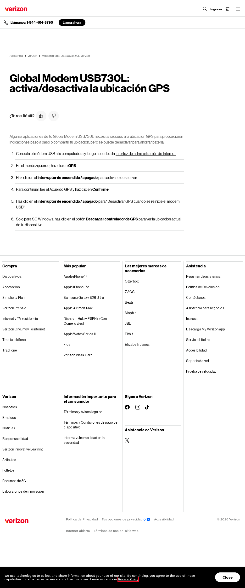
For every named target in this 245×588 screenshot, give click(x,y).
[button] (41, 116)
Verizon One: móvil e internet (23, 329)
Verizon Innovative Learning (23, 449)
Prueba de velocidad (201, 371)
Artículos (9, 460)
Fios (67, 344)
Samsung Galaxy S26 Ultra (84, 297)
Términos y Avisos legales (83, 412)
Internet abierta (78, 531)
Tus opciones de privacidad (123, 519)
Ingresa (192, 319)
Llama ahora (72, 22)
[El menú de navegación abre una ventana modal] (238, 9)
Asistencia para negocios (205, 308)
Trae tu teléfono (14, 340)
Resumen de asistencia (203, 276)
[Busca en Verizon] (205, 9)
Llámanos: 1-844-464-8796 (32, 22)
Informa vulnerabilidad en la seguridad (84, 440)
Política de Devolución (202, 287)
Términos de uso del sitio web (116, 531)
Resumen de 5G (14, 481)
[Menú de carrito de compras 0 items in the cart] (227, 9)
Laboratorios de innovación (23, 491)
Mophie (130, 313)
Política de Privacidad (82, 519)
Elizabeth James (137, 344)
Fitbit (129, 334)
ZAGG (129, 292)
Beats (129, 302)
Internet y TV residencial (20, 319)
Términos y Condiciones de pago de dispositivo (90, 424)
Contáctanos (196, 297)
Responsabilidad (15, 439)
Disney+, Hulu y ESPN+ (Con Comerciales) (85, 321)
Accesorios (11, 287)
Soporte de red (197, 361)
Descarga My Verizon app (205, 329)
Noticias (8, 428)
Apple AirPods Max (78, 308)
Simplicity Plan (13, 297)
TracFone (9, 350)
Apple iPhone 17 (75, 276)
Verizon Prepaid (14, 308)
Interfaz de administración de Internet (146, 153)
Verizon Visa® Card (78, 355)
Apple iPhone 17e (76, 287)
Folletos (8, 470)
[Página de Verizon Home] (16, 8)
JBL (128, 323)
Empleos (9, 417)
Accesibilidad (196, 350)
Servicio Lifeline (198, 340)
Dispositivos (12, 276)
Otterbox (132, 281)
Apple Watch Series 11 (80, 334)
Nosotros (9, 407)
